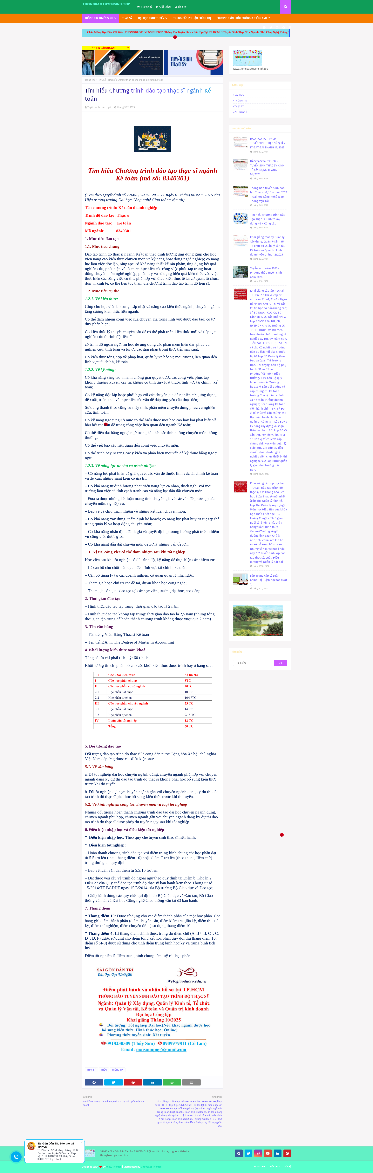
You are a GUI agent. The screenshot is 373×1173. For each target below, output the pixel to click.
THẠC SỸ (101, 80)
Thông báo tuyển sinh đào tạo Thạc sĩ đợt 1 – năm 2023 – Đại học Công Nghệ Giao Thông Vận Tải (268, 194)
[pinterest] (283, 27)
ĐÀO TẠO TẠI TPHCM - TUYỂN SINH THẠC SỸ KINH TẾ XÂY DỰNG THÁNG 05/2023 (267, 167)
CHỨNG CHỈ (240, 112)
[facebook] (264, 27)
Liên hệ (182, 6)
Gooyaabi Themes (151, 1166)
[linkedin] (277, 1153)
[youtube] (268, 1153)
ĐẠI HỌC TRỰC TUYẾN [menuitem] (151, 18)
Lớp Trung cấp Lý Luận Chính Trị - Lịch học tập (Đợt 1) (268, 580)
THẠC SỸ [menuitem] (127, 18)
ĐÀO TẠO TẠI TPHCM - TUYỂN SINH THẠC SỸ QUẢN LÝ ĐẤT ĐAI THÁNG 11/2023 (267, 143)
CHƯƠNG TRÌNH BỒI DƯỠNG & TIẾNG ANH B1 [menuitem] (243, 18)
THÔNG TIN (117, 1069)
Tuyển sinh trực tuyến (99, 107)
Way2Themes (113, 1166)
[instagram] (277, 27)
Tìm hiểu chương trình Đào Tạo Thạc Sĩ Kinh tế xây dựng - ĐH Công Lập (267, 219)
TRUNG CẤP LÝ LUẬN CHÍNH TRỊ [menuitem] (192, 18)
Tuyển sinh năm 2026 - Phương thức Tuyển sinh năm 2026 (266, 273)
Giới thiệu (165, 6)
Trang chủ (147, 6)
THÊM (104, 1069)
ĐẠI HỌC (239, 94)
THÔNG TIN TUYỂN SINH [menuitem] (99, 18)
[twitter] (270, 27)
